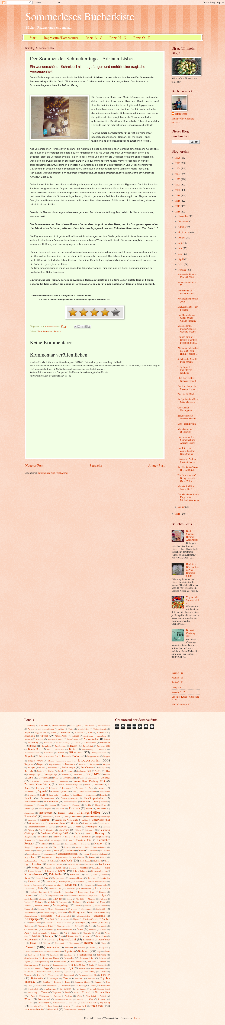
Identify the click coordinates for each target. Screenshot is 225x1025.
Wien (79, 995)
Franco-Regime (45, 808)
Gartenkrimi (91, 816)
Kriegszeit (49, 871)
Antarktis (28, 739)
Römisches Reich (54, 951)
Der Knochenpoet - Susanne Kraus (187, 387)
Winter (27, 999)
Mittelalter (91, 902)
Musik (78, 905)
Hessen (42, 840)
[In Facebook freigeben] (86, 326)
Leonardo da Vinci (53, 885)
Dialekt (81, 777)
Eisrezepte (80, 788)
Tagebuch (68, 971)
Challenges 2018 (84, 771)
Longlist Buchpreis (55, 895)
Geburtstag (32, 819)
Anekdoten (101, 735)
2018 (178, 200)
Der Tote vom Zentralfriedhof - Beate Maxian (187, 450)
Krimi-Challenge (80, 871)
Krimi (61, 871)
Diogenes (105, 777)
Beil (48, 749)
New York (49, 919)
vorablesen (97, 1006)
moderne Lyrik (80, 1006)
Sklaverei (92, 961)
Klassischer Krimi (73, 864)
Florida (88, 805)
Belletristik (59, 749)
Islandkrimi (70, 850)
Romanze (81, 947)
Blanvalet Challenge (72, 756)
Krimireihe (55, 874)
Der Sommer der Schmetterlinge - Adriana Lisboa (187, 439)
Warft (75, 992)
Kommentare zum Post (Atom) (52, 472)
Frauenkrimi (29, 812)
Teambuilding (89, 971)
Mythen (74, 909)
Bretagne (31, 767)
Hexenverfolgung (55, 840)
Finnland (52, 804)
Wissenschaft (44, 999)
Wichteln (68, 995)
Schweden (69, 958)
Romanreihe (53, 947)
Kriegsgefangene (34, 871)
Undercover (65, 985)
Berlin (72, 749)
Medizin (51, 902)
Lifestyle (57, 892)
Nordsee (106, 919)
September (183, 232)
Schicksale (68, 954)
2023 (178, 173)
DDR (88, 774)
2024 (178, 168)
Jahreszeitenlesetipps (68, 853)
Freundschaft (30, 816)
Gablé (66, 816)
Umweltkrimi (51, 985)
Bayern (73, 745)
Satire (42, 954)
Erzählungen (91, 794)
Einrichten (66, 788)
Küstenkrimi (34, 881)
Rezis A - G (94, 37)
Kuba (95, 874)
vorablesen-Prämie (33, 1009)
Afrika (61, 728)
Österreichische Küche (73, 1009)
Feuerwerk (28, 805)
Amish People (61, 735)
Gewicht (52, 826)
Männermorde (86, 909)
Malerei (27, 902)
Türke (30, 985)
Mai (180, 253)
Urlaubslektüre (34, 989)
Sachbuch (83, 951)
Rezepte (88, 943)
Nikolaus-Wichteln (90, 919)
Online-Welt (80, 926)
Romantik (69, 947)
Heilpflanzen (101, 836)
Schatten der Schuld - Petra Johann (188, 360)
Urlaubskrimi (104, 985)
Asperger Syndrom (55, 739)
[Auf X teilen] (82, 326)
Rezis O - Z (141, 37)
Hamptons (28, 836)
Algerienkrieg (83, 729)
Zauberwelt (29, 1002)
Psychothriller (31, 939)
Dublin (87, 784)
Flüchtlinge (29, 808)
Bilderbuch (75, 752)
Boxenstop (94, 764)
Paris (26, 932)
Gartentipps (105, 816)
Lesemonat (71, 885)
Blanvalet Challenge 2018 (191, 633)
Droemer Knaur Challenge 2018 (89, 781)
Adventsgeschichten (46, 729)
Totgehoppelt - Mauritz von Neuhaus (185, 369)
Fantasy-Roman (100, 801)
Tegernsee (28, 975)
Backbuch (105, 742)
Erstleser (65, 794)
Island (56, 850)
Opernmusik (102, 926)
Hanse (67, 836)
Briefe (41, 767)
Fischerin (64, 805)
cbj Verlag (105, 1002)
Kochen (35, 867)
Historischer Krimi (84, 840)
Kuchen (104, 874)
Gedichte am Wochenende (66, 819)
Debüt (30, 777)
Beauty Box (34, 749)
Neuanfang (99, 915)
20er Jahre (43, 725)
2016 (178, 211)
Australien (48, 742)
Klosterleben (89, 864)
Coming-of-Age (50, 774)
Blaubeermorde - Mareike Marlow (187, 417)
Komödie (48, 867)
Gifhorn (31, 830)
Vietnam (45, 992)
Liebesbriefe (70, 888)
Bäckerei (40, 771)
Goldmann (89, 829)
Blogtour (41, 764)
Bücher (51, 771)
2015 (178, 513)
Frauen (89, 808)
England (42, 791)
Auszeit (77, 742)
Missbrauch (77, 902)
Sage (99, 951)
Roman (57, 331)
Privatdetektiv (72, 936)
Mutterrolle (29, 909)
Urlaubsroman (49, 988)
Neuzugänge (31, 919)
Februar (182, 269)
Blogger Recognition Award (60, 760)
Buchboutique (68, 767)
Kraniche (72, 867)
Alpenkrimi (65, 732)
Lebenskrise (79, 881)
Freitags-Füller (88, 812)
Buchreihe (28, 771)
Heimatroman (30, 840)
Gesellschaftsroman (36, 826)
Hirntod (69, 840)
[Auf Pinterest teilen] (89, 326)
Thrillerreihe (37, 978)
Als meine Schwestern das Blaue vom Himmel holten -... (188, 350)
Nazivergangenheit (63, 915)
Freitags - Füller (65, 812)
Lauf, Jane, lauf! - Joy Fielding (188, 308)
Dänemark (98, 784)
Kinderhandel (85, 860)
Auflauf (107, 739)
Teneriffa (40, 975)
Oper (91, 926)
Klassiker (36, 864)
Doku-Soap (34, 781)
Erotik (42, 794)
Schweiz (102, 958)
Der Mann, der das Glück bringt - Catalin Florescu (187, 317)
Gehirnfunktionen (36, 823)
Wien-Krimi (91, 995)
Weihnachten (102, 992)
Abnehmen (89, 725)
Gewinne (77, 826)
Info (87, 847)
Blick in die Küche (187, 394)
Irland (38, 850)
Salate (107, 951)
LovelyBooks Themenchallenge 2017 (82, 895)
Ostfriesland (47, 929)
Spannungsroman (60, 965)
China (107, 771)
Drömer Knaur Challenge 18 (69, 784)
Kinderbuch (65, 860)
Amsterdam (88, 735)
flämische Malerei (37, 1006)
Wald (67, 992)
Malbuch (103, 898)
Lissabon (69, 891)
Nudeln (104, 922)
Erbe (74, 791)
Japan (86, 853)
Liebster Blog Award (40, 892)
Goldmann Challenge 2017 (54, 833)
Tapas (78, 971)
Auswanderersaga (63, 742)
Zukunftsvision (59, 1002)
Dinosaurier (92, 777)
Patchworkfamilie (40, 932)
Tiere (65, 978)
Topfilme (46, 982)
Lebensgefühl (64, 881)
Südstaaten (28, 971)
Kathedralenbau (30, 860)
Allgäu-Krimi (40, 732)
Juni (180, 248)
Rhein (103, 943)
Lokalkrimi (29, 895)
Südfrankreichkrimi (99, 968)
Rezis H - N (118, 37)
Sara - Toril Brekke (187, 423)
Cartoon (70, 771)
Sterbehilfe (102, 965)
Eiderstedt (40, 788)
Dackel (107, 774)
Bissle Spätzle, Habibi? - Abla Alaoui (192, 535)
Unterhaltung (80, 985)
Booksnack (70, 764)
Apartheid (40, 739)
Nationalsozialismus (98, 912)
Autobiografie (90, 742)
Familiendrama (47, 798)
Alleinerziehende (100, 729)
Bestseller (102, 749)
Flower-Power (101, 805)
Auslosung (33, 742)
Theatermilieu (54, 975)
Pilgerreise (87, 932)
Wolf (91, 999)
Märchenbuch (30, 912)
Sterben (27, 968)
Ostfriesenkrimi (31, 929)
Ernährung (32, 794)
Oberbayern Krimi (45, 926)
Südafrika (83, 968)
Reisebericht (88, 939)
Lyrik (104, 895)
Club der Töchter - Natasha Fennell (187, 379)
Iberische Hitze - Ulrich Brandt (186, 292)
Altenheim (79, 732)
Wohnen (80, 999)
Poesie (98, 932)
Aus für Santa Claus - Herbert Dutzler (188, 468)
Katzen (43, 860)
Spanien (45, 964)
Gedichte (44, 819)
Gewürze (106, 826)
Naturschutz (46, 915)
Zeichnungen (43, 1002)
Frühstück (47, 816)
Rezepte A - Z (178, 692)
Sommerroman (31, 964)
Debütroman (44, 777)
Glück (78, 829)
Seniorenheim (60, 961)
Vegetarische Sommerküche (192, 600)
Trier (108, 982)
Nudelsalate (29, 926)
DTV (96, 774)
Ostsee (80, 929)
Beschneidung (88, 749)
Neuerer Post (34, 465)
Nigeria (76, 919)
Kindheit (98, 860)
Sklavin (103, 961)
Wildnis (103, 995)
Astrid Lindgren (73, 739)
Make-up (91, 898)
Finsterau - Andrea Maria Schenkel (187, 460)
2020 (178, 190)
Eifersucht (53, 788)
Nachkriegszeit (76, 912)
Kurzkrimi (92, 878)
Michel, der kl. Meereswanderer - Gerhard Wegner (188, 328)
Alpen (53, 732)
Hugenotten (86, 843)
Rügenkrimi (70, 951)
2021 (178, 184)
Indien (78, 847)
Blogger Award (35, 760)
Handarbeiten (43, 836)
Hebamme (86, 836)
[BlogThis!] (79, 326)
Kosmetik (60, 867)
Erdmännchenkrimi (88, 791)
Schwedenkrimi (87, 958)
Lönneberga (44, 898)
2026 (178, 157)
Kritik (86, 874)
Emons (101, 788)
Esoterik (103, 795)
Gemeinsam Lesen (57, 823)
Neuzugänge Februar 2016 (188, 300)
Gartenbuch (77, 816)
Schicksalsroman (84, 954)
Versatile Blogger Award (100, 989)
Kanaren (103, 857)
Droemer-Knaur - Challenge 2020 (185, 698)
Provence (86, 936)
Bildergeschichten (99, 752)
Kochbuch (104, 864)
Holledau (45, 843)
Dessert (56, 777)
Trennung (98, 981)
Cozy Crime (77, 774)
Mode (102, 902)
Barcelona (46, 745)
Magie (69, 898)
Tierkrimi (79, 978)
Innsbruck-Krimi (100, 847)
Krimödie (74, 874)
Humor (98, 843)
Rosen (92, 947)
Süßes (57, 971)
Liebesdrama (85, 888)
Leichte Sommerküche (97, 881)
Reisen (33, 942)
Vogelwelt (56, 992)
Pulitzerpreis (49, 939)
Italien (81, 850)
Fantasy (85, 801)
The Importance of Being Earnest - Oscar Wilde (187, 478)
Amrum (75, 735)
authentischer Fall (88, 1002)
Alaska (70, 729)
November (183, 221)
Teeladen (103, 971)
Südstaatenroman (44, 971)
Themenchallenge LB (87, 975)
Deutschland (68, 777)
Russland (28, 951)
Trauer (68, 981)
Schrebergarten (31, 958)
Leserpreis (89, 885)
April (181, 259)
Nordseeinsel (35, 922)
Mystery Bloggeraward (57, 909)
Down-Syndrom (49, 781)
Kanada (92, 857)
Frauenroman (45, 812)
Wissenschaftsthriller (63, 999)
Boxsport (106, 764)
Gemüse (75, 823)
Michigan (63, 902)
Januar (181, 506)
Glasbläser (50, 830)
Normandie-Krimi (64, 922)
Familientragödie (71, 801)
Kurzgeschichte (58, 878)
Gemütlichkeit (88, 823)
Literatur (102, 892)
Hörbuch (56, 847)
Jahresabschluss (33, 854)
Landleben (50, 881)
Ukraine (39, 985)
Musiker (87, 905)
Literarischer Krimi (86, 892)
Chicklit (98, 771)
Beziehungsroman (31, 752)
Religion (46, 943)
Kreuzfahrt (96, 867)
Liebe (40, 888)
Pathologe (55, 932)
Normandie (48, 922)
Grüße (77, 833)
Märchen (100, 908)
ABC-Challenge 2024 (182, 704)
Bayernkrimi (88, 746)
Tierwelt (91, 978)
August (182, 237)
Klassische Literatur (55, 864)
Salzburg (31, 954)
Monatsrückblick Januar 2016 (186, 487)
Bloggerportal (89, 760)
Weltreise (57, 995)
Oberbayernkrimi (64, 926)
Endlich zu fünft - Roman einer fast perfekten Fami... (187, 339)
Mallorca (39, 902)
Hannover (57, 836)
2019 (178, 195)
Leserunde (102, 884)
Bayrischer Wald (103, 746)
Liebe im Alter (55, 888)
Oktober (182, 226)
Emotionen (29, 791)
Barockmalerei (60, 746)
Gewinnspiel (91, 826)
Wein (33, 995)
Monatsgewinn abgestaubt (185, 430)
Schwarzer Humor (51, 958)
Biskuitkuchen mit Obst (48, 756)
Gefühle (85, 819)
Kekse (52, 860)
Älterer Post (156, 465)
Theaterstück (69, 975)
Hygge (27, 847)
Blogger (106, 756)
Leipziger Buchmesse (33, 885)
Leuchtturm (29, 888)
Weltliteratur (44, 995)
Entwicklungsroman (60, 791)
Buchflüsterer (87, 767)
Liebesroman (102, 888)
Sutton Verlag (59, 968)
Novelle (94, 922)
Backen (33, 745)
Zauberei (102, 999)
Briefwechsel (53, 767)
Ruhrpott (103, 947)
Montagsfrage (61, 905)
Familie (28, 798)
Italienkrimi (105, 850)
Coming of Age (33, 774)
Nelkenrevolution (83, 915)
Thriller (105, 975)
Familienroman (45, 331)
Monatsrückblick (42, 905)
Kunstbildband (42, 878)
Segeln (27, 961)
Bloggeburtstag (93, 756)
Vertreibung (32, 992)
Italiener (93, 850)
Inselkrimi (28, 850)
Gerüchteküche (104, 823)
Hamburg (99, 833)
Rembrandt (59, 943)
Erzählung (77, 794)
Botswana (82, 764)
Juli (180, 243)
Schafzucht (54, 954)
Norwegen (80, 922)
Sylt (71, 968)
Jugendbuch (30, 857)
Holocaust (56, 843)
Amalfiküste (29, 735)
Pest (65, 932)
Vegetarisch (65, 988)
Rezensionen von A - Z (188, 284)
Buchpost (103, 767)
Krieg (107, 867)
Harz (76, 836)
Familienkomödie (32, 801)
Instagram (176, 687)
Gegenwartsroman (101, 819)
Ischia (47, 850)
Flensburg (76, 805)
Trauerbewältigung (82, 981)
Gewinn (63, 826)
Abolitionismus (104, 725)
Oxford (104, 929)
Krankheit (84, 867)
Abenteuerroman (59, 725)
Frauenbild (101, 808)
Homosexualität (71, 843)
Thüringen (54, 978)
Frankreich (74, 808)
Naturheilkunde (30, 915)
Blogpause (29, 764)
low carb (66, 1006)
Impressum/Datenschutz (61, 37)
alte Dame (73, 1002)
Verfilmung (81, 989)
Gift (40, 830)
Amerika (44, 735)
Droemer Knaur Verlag (37, 784)
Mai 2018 (80, 898)
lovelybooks (53, 1005)
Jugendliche (47, 857)
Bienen (61, 752)
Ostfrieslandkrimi (64, 929)
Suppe (46, 968)
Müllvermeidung (47, 912)
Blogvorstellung (55, 764)
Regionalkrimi (67, 939)
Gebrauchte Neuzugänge (185, 409)
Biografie (29, 756)
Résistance (39, 951)
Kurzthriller (105, 878)
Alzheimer (101, 732)
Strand (37, 968)
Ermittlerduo (104, 791)
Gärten (87, 833)
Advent (31, 728)
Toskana (57, 981)
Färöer (57, 816)
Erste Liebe (53, 795)
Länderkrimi (29, 898)
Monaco (27, 905)
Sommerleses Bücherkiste (79, 16)
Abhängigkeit (75, 725)
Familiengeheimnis (69, 798)
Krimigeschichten (99, 871)
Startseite (95, 465)
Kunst (27, 878)
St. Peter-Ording (78, 964)
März (181, 264)
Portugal (49, 936)
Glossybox (64, 829)
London (40, 895)
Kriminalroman (33, 874)
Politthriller (36, 936)
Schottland (101, 954)
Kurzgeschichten (76, 878)
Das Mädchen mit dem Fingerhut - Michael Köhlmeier (188, 497)
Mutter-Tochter (101, 905)
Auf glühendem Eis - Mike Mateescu (188, 401)
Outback (92, 929)
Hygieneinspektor (41, 847)
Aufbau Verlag (91, 739)
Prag (61, 936)
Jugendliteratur (62, 857)
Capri (60, 771)
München (61, 912)
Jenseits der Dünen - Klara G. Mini (187, 276)
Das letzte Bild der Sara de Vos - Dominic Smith (192, 569)
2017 (178, 206)
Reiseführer (104, 939)
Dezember (183, 216)
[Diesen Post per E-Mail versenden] (76, 326)
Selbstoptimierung (41, 961)
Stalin (91, 965)
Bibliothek (48, 752)
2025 (178, 163)
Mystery (40, 909)
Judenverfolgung (99, 853)
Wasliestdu (86, 992)
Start (33, 37)
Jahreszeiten (49, 853)
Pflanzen (75, 932)
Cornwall (65, 774)
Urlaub (92, 985)
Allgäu (27, 732)
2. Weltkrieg (29, 725)
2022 (178, 179)
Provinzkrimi (101, 936)
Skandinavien (76, 961)
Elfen (91, 788)
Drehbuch (64, 781)
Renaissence (74, 943)
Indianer (67, 847)
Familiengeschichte (93, 798)
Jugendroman (78, 857)
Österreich (53, 1009)
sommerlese (181, 113)
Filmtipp (40, 805)
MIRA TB (57, 898)
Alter (90, 732)
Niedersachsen (64, 919)
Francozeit (60, 808)
